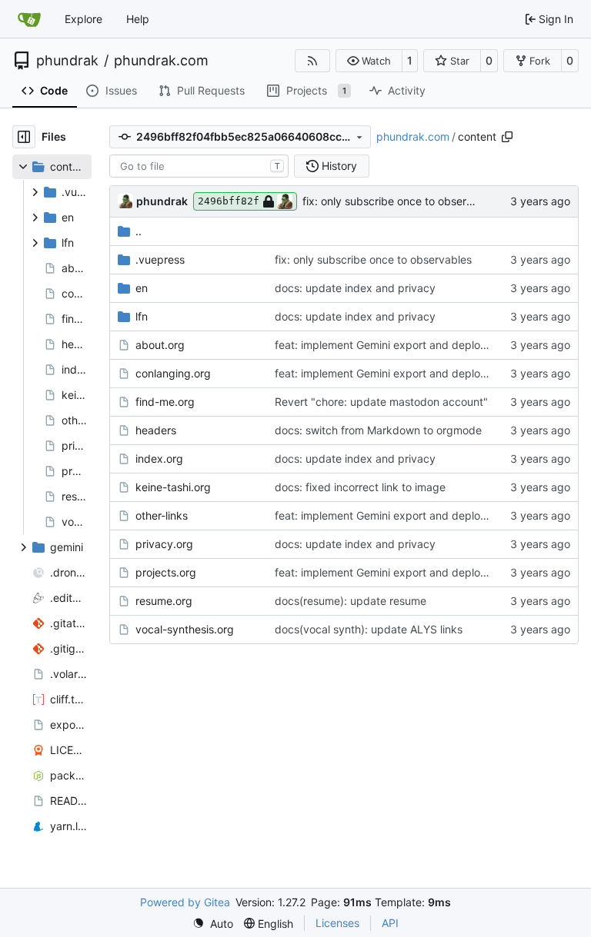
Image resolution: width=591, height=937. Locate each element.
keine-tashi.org (173, 486)
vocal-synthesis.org (184, 629)
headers (155, 430)
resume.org (163, 600)
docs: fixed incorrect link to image (360, 486)
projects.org (165, 572)
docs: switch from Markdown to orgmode (378, 430)
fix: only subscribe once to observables (400, 201)
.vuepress (160, 259)
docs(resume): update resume (350, 600)
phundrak (67, 60)
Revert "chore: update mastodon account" (381, 401)
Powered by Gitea (185, 902)
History (339, 165)
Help (137, 18)
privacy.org (164, 543)
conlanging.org (173, 373)
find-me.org (165, 401)
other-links (161, 515)
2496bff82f (228, 201)
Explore (83, 18)
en (141, 287)
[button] (369, 60)
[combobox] (199, 166)
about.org (160, 344)
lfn (141, 316)
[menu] (212, 923)
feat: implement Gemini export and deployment (393, 344)
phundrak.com (161, 60)
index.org (159, 458)
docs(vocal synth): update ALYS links (368, 629)
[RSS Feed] (312, 60)
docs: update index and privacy (355, 287)
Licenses (337, 922)
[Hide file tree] (23, 136)
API (390, 922)
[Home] (29, 19)
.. (138, 231)
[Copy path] (507, 136)
